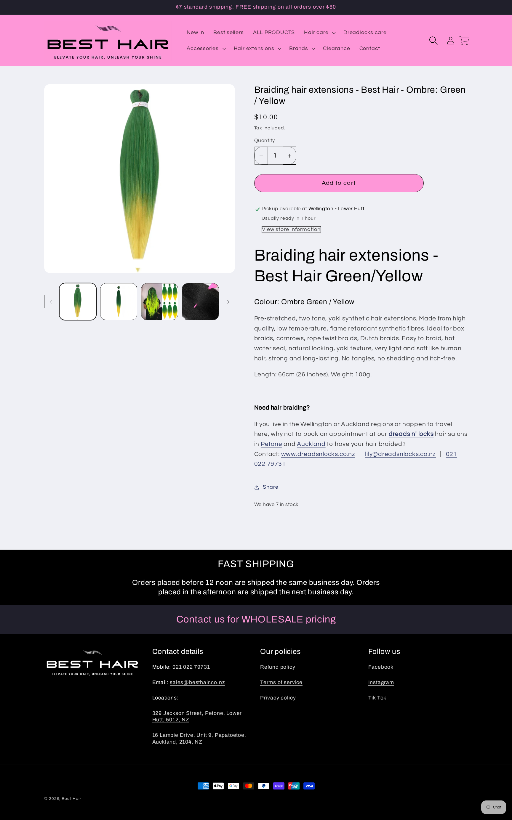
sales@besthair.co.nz (197, 682)
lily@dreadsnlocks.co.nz (400, 454)
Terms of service (281, 682)
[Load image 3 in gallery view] (159, 301)
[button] (319, 33)
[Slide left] (50, 301)
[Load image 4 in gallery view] (200, 301)
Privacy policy (278, 698)
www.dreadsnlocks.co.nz (318, 454)
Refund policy (277, 667)
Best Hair (71, 798)
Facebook (380, 667)
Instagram (381, 682)
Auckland (311, 444)
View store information (291, 229)
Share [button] (270, 487)
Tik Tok (377, 698)
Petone (271, 444)
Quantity (264, 141)
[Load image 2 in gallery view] (118, 301)
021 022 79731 (191, 667)
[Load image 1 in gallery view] (77, 301)
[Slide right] (228, 301)
